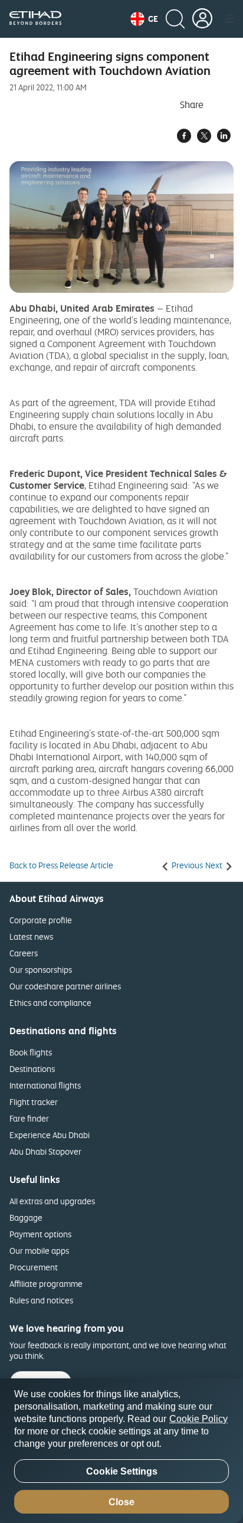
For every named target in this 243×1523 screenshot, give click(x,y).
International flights (45, 1085)
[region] (121, 1450)
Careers (23, 953)
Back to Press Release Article (61, 865)
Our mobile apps (39, 1250)
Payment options (40, 1234)
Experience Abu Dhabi (49, 1134)
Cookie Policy (198, 1419)
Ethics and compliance (50, 1002)
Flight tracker (33, 1101)
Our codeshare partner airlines (65, 986)
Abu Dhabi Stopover (45, 1151)
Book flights (30, 1052)
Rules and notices (41, 1300)
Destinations (32, 1068)
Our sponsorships (40, 969)
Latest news (31, 936)
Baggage (25, 1217)
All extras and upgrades (52, 1201)
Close (121, 1502)
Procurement (33, 1267)
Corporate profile (40, 920)
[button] (144, 19)
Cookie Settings (121, 1471)
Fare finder (29, 1118)
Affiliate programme (46, 1283)
